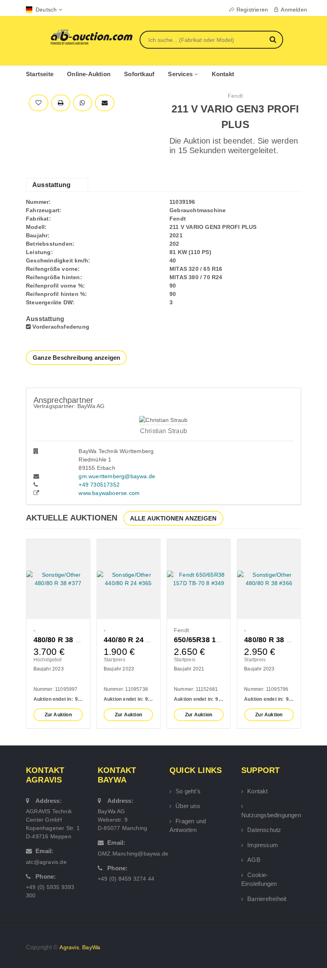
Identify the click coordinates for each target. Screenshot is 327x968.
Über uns (187, 805)
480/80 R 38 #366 (273, 640)
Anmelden (294, 9)
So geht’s (188, 791)
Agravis (69, 947)
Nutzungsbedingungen (271, 815)
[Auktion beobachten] (38, 103)
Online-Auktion (88, 74)
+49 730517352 (99, 484)
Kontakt (223, 74)
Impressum (262, 845)
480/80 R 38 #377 (62, 640)
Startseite (39, 74)
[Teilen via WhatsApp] (82, 103)
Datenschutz (264, 829)
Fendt (235, 96)
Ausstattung (51, 184)
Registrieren (252, 9)
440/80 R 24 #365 (133, 640)
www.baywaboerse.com (109, 493)
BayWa (91, 947)
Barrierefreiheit (266, 898)
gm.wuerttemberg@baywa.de (117, 476)
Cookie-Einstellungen (259, 879)
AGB (253, 859)
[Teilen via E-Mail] (104, 103)
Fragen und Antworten (187, 826)
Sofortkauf (139, 74)
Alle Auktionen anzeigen (173, 518)
